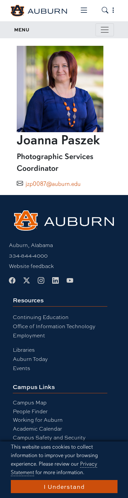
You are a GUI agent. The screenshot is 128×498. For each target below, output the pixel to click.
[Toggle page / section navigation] (105, 29)
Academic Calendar (37, 428)
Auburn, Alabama (31, 245)
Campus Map (30, 402)
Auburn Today (30, 359)
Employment (29, 335)
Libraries (24, 349)
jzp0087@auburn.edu (53, 184)
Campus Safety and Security (49, 437)
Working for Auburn (38, 419)
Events (21, 368)
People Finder (30, 411)
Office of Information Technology (54, 326)
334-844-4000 (28, 255)
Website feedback (31, 266)
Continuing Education (41, 317)
